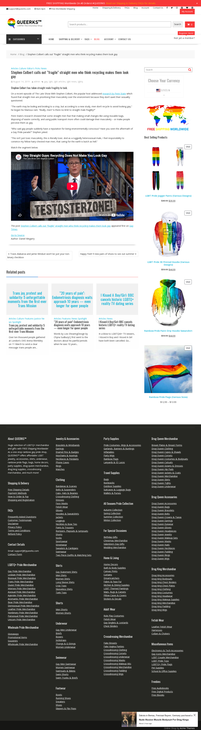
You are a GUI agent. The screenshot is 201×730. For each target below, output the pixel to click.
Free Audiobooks (160, 688)
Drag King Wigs (159, 609)
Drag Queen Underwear (164, 486)
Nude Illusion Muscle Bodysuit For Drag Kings (164, 719)
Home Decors (111, 564)
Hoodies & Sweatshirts (67, 513)
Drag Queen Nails (161, 544)
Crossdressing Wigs (113, 674)
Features (29, 318)
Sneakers (60, 701)
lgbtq (80, 81)
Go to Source (17, 235)
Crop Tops (61, 585)
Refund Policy (15, 533)
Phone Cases (62, 462)
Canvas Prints (110, 571)
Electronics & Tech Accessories (167, 650)
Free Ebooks (158, 695)
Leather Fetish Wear (162, 626)
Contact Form (15, 554)
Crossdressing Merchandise (118, 667)
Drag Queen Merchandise (165, 476)
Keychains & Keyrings (67, 455)
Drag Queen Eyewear (162, 524)
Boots (59, 694)
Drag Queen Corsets (162, 455)
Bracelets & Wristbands (68, 445)
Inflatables (109, 452)
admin (37, 81)
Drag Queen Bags (161, 506)
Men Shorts (62, 609)
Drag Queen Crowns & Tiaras (167, 517)
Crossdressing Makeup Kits (117, 663)
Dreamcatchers (111, 578)
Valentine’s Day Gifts (114, 543)
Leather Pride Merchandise (21, 609)
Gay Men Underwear (66, 629)
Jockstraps (61, 640)
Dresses (60, 499)
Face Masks (62, 503)
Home (95, 7)
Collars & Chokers (161, 633)
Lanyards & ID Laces (114, 462)
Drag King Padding (161, 606)
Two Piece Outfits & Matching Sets (73, 555)
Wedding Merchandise (115, 547)
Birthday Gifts (110, 537)
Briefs (59, 633)
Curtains (108, 574)
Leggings (60, 520)
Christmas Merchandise (116, 540)
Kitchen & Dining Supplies (117, 585)
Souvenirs (13, 640)
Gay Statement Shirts (66, 571)
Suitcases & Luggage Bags (117, 489)
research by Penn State (114, 93)
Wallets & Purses (112, 493)
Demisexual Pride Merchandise (23, 605)
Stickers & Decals (112, 598)
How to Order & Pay (18, 496)
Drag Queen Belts (161, 513)
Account (145, 7)
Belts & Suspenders (66, 489)
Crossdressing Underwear (117, 656)
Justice (37, 318)
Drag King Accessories (163, 575)
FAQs (127, 7)
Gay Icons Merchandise (163, 653)
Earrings (60, 448)
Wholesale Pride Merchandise (23, 644)
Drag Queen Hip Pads (163, 469)
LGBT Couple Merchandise (165, 657)
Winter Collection (112, 520)
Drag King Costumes (162, 592)
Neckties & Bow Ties (66, 524)
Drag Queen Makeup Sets (165, 537)
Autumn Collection (113, 509)
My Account (187, 11)
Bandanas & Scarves (66, 486)
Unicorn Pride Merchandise (21, 619)
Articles (14, 68)
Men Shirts (61, 575)
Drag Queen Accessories (164, 503)
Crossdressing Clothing (67, 496)
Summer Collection (113, 516)
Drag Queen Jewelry (162, 534)
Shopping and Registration (21, 499)
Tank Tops (61, 592)
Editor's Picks (33, 68)
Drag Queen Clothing (162, 448)
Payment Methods (17, 493)
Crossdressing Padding (115, 670)
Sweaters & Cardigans (67, 548)
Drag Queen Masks (161, 541)
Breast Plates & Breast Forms (167, 445)
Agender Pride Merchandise (22, 595)
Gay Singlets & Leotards (116, 622)
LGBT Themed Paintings (116, 588)
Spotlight (16, 322)
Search (177, 24)
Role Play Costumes (114, 615)
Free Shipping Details (18, 489)
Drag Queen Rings (161, 555)
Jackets (59, 517)
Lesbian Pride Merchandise (21, 574)
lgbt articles (60, 81)
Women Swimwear (65, 667)
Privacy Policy (15, 527)
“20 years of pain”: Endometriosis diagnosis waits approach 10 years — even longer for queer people (72, 299)
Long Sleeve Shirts (65, 582)
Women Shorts (63, 612)
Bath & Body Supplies (115, 567)
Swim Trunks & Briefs (67, 677)
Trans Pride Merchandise (20, 581)
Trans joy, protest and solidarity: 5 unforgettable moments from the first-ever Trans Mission (27, 299)
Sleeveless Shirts (64, 589)
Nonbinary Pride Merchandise (23, 612)
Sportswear (61, 541)
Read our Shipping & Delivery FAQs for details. (131, 3)
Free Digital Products (162, 691)
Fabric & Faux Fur (113, 581)
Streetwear (61, 544)
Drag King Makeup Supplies (165, 599)
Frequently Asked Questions (22, 516)
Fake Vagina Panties (114, 646)
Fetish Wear (62, 506)
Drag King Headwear (162, 595)
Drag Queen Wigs (160, 558)
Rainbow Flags (111, 458)
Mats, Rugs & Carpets (115, 591)
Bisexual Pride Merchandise (22, 578)
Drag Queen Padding (162, 551)
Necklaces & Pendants (67, 458)
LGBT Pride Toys (160, 660)
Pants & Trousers (65, 527)
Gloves (59, 510)
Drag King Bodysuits (162, 578)
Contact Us (158, 7)
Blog (135, 7)
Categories (19, 39)
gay (46, 81)
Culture (22, 68)
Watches (60, 469)
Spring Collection (112, 513)
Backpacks (109, 482)
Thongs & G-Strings (66, 643)
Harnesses (157, 630)
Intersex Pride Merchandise (21, 588)
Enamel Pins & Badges (67, 452)
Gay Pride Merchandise (19, 571)
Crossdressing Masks (114, 660)
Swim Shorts (62, 674)
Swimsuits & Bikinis (65, 670)
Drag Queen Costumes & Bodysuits (170, 458)
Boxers (59, 636)
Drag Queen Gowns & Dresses (167, 465)
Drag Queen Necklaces (163, 548)
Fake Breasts (110, 642)
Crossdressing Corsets (115, 653)
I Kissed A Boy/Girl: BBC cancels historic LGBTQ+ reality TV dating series (117, 299)
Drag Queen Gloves (161, 527)
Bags (106, 479)
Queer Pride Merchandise (21, 585)
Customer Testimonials (20, 520)
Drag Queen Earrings (162, 520)
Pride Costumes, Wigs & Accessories (122, 445)
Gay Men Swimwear (66, 663)
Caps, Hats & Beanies (67, 493)
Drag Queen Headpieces (164, 530)
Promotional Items (17, 637)
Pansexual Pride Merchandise (23, 616)
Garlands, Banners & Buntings (119, 448)
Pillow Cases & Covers (115, 595)
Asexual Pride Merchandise (21, 591)
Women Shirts (63, 578)
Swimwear (61, 551)
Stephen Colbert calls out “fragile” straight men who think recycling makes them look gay (66, 225)
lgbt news (72, 81)
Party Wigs (109, 455)
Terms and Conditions (19, 530)
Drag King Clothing (161, 589)
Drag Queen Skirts (161, 479)
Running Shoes (63, 698)
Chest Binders (111, 626)
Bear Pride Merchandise (20, 602)
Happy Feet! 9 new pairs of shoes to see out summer (107, 253)
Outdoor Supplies (112, 486)
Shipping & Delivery (111, 7)
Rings (58, 465)
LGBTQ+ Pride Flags (162, 664)
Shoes (59, 705)
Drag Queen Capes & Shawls (166, 452)
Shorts (59, 534)
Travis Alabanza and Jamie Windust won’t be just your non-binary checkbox (38, 255)
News (44, 68)
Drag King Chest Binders (164, 582)
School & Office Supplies (164, 671)
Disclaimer (13, 523)
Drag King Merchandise (163, 602)
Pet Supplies (158, 667)
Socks (59, 537)
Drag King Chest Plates (163, 585)
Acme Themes (187, 728)
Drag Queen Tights (161, 483)
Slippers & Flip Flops (66, 708)
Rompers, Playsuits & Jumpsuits (72, 530)
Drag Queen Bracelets (163, 510)
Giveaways (13, 633)
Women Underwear (66, 647)
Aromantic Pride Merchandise (23, 598)
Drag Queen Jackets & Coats (166, 472)
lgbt (51, 81)
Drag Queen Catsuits (162, 462)
